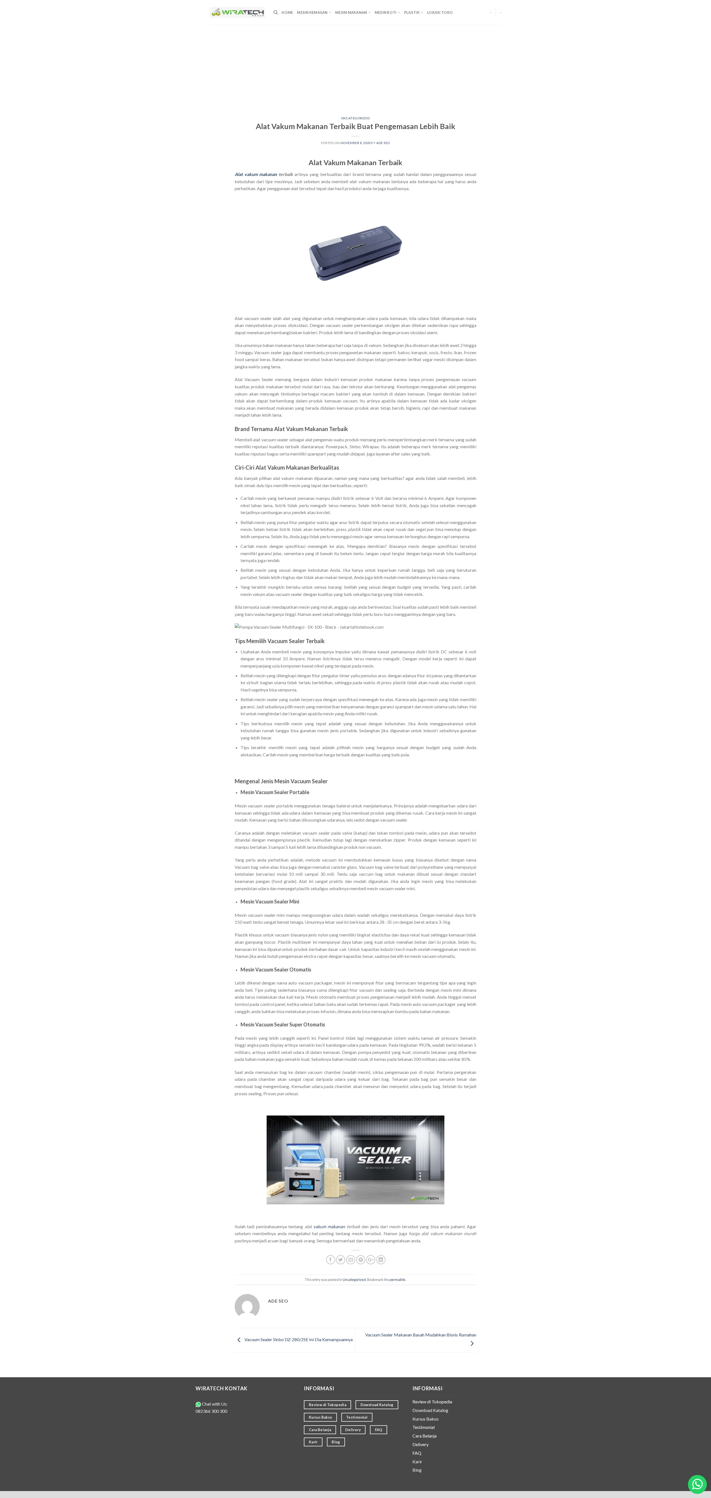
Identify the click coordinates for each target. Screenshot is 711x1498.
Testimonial (423, 1427)
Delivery (420, 1444)
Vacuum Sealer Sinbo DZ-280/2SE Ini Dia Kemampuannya (298, 1339)
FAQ (416, 1453)
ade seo (383, 143)
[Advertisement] (355, 66)
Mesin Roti (386, 12)
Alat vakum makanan (256, 174)
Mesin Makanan (351, 12)
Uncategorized (355, 118)
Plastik (412, 12)
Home (287, 12)
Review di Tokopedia (432, 1401)
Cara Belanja (424, 1435)
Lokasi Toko (440, 12)
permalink (397, 1279)
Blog (417, 1469)
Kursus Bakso (425, 1418)
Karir (417, 1461)
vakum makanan (329, 1226)
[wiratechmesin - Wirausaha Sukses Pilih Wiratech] (237, 12)
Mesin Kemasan (312, 12)
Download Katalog (430, 1410)
